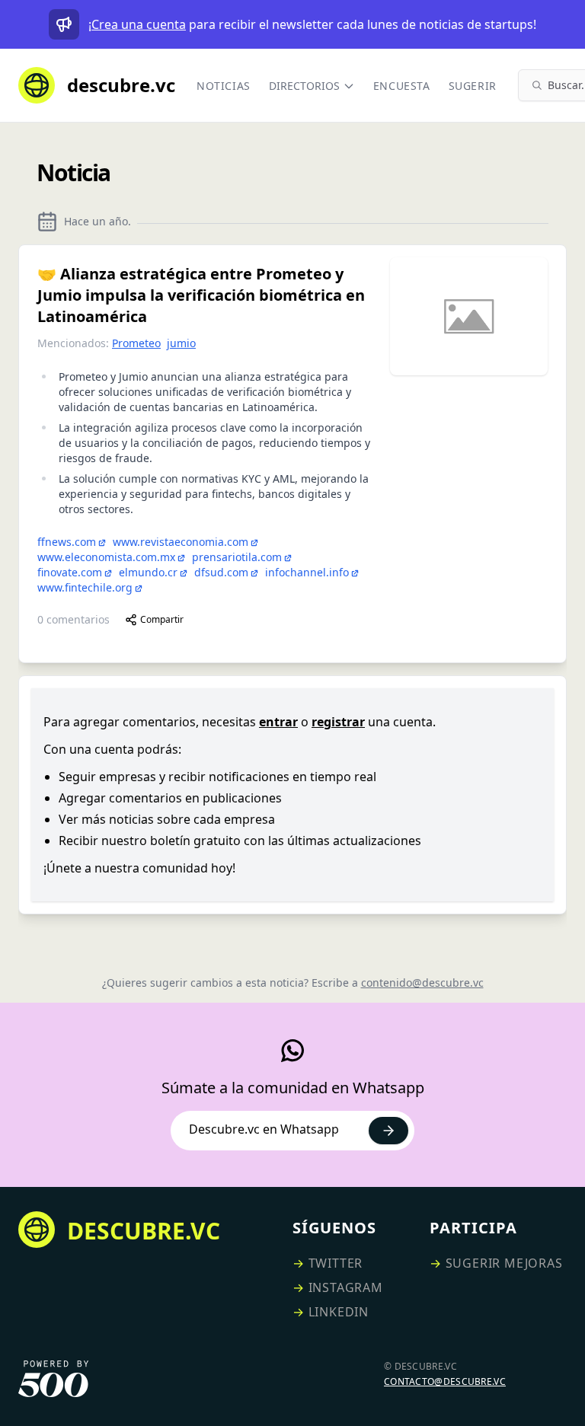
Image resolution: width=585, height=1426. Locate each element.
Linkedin (338, 1311)
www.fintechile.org (85, 587)
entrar (278, 721)
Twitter (335, 1263)
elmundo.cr (148, 572)
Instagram (345, 1287)
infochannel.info (307, 572)
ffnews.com (66, 541)
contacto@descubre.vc (445, 1381)
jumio (181, 343)
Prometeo (136, 343)
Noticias (224, 85)
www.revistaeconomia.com (180, 541)
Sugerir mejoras (504, 1263)
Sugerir (473, 85)
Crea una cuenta (138, 24)
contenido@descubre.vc (422, 982)
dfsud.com (221, 572)
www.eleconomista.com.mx (106, 557)
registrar (338, 721)
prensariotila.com (237, 557)
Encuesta (401, 85)
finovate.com (69, 572)
